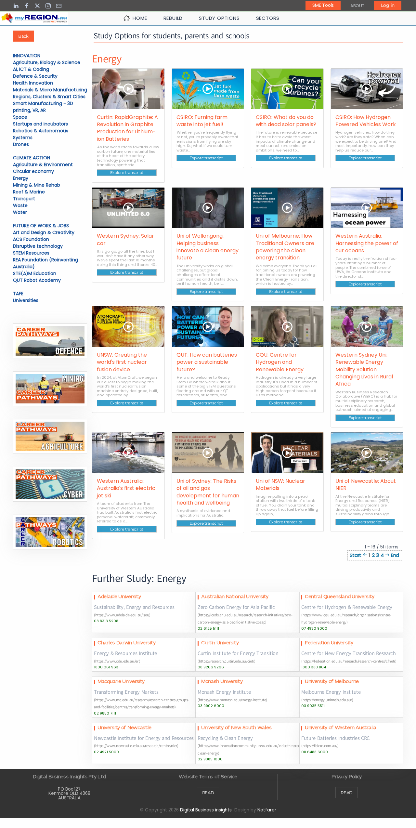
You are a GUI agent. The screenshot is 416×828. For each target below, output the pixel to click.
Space (20, 117)
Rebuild (173, 18)
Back (23, 36)
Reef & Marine (29, 192)
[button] (50, 340)
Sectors (268, 18)
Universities (25, 300)
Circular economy (33, 171)
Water (20, 212)
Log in (388, 5)
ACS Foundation (31, 239)
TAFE (18, 293)
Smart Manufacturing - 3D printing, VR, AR (43, 106)
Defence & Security (35, 76)
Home (140, 18)
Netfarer (266, 810)
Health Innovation (33, 83)
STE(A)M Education (34, 273)
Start (356, 555)
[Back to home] (34, 18)
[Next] (387, 555)
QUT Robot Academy (37, 280)
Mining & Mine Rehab (36, 185)
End (395, 555)
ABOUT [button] (357, 6)
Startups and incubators (40, 124)
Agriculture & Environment (43, 164)
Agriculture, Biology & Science (46, 62)
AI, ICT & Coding (31, 69)
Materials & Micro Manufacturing (50, 89)
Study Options (219, 18)
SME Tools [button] (322, 5)
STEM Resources (31, 253)
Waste (20, 205)
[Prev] (365, 555)
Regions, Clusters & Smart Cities (49, 96)
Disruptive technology (38, 246)
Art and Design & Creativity (43, 232)
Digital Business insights (206, 810)
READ (208, 792)
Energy (20, 178)
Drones (21, 144)
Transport (24, 198)
